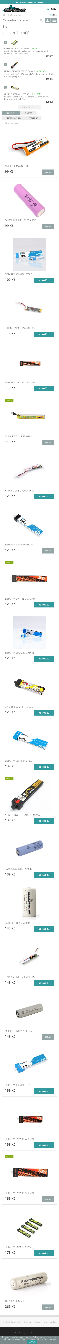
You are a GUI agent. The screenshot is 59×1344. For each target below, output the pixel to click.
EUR (55, 15)
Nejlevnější (11, 113)
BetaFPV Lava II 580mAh (22, 48)
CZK (51, 15)
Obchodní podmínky (11, 1322)
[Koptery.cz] (14, 8)
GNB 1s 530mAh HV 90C (22, 94)
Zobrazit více (28, 107)
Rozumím (32, 1342)
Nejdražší (28, 113)
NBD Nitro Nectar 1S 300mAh (26, 71)
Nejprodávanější (13, 118)
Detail (48, 172)
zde (23, 1342)
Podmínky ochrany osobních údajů (40, 1322)
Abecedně (33, 118)
